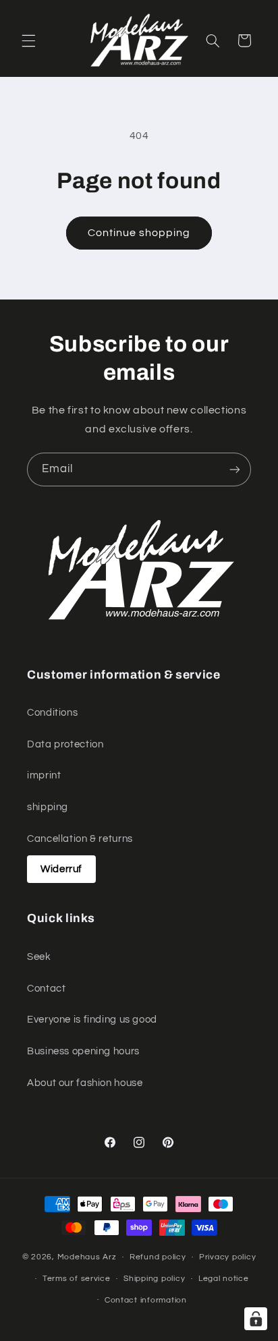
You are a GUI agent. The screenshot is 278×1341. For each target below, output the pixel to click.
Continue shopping (139, 232)
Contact (46, 988)
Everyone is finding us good (92, 1020)
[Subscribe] (234, 469)
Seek (39, 957)
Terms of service (77, 1278)
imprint (44, 775)
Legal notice (223, 1278)
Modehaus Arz (87, 1257)
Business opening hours (83, 1051)
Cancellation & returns (80, 839)
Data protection (65, 744)
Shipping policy (154, 1278)
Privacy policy (227, 1257)
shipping (47, 807)
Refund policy (158, 1257)
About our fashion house (85, 1083)
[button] (28, 40)
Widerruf (61, 869)
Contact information (146, 1300)
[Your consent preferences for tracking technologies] (255, 1318)
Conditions (52, 713)
